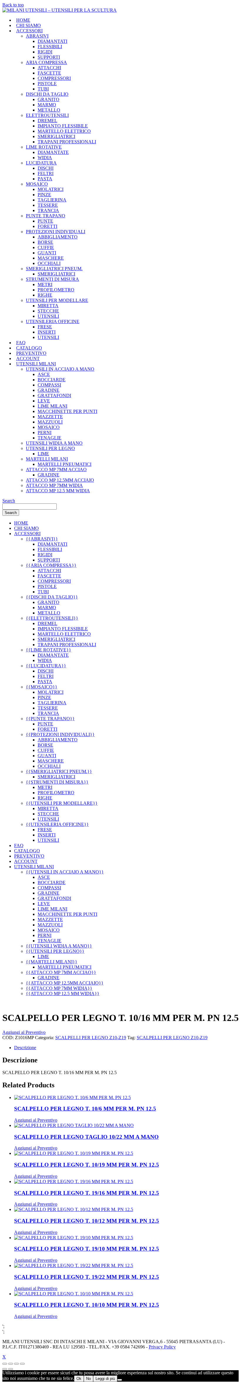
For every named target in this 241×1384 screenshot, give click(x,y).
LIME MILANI (52, 406)
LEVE (44, 400)
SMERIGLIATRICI (56, 136)
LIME (43, 453)
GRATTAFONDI (54, 395)
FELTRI (45, 173)
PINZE (44, 194)
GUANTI (47, 252)
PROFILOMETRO (56, 289)
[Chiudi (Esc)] (22, 1364)
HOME (23, 20)
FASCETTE (49, 72)
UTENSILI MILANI (36, 363)
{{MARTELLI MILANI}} (51, 961)
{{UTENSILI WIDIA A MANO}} (59, 945)
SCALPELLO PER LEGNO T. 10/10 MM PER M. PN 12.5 (86, 1305)
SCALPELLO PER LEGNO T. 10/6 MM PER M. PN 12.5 (85, 1109)
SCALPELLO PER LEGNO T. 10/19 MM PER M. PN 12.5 (86, 1165)
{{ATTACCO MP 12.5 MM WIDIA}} (62, 993)
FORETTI (47, 226)
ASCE (44, 374)
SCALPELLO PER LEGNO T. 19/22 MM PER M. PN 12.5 (86, 1277)
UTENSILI (48, 316)
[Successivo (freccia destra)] (10, 1369)
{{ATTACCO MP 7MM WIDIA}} (59, 988)
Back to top (13, 4)
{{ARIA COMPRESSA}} (51, 565)
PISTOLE (47, 83)
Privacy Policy (162, 1346)
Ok (78, 1378)
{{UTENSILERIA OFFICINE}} (57, 824)
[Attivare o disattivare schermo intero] (10, 1364)
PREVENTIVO (31, 353)
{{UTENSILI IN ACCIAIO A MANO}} (65, 871)
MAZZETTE (50, 416)
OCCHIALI (49, 263)
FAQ (21, 342)
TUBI (43, 88)
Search (8, 500)
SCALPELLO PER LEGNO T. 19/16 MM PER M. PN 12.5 (86, 1193)
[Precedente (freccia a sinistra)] (4, 1369)
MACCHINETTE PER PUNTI (67, 411)
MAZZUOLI (50, 421)
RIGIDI (45, 51)
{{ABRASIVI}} (42, 538)
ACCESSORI (29, 30)
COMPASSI (49, 384)
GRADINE (48, 390)
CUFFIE (46, 247)
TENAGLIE (49, 437)
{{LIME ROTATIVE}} (48, 649)
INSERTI (47, 332)
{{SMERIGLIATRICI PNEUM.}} (59, 771)
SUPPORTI (49, 57)
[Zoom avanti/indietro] (4, 1364)
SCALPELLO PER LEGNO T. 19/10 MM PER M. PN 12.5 (86, 1249)
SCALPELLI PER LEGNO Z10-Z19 (90, 1037)
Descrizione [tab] (25, 1047)
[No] (119, 1380)
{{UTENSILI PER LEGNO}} (55, 951)
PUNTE (45, 221)
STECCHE (48, 310)
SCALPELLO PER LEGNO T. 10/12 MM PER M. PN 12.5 (86, 1221)
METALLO (49, 110)
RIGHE (45, 295)
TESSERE (48, 205)
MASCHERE (51, 258)
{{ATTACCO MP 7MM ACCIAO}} (61, 972)
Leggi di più (105, 1378)
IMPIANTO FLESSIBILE (63, 125)
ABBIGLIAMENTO (58, 236)
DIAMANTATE (53, 152)
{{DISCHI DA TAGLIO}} (52, 596)
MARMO (47, 104)
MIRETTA (48, 305)
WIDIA (45, 157)
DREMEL (47, 120)
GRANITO (48, 99)
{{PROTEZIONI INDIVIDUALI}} (60, 734)
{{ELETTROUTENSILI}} (52, 618)
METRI (45, 284)
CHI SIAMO (28, 25)
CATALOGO (29, 347)
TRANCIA (48, 210)
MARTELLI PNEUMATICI (64, 464)
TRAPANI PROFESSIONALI (67, 141)
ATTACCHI (49, 67)
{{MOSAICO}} (41, 686)
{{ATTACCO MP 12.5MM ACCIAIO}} (64, 982)
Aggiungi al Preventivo (24, 1032)
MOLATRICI (50, 189)
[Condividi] (16, 1364)
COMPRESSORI (54, 78)
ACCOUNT (28, 358)
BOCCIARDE (52, 379)
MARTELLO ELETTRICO (64, 131)
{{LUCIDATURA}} (46, 665)
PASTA (45, 178)
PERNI (44, 432)
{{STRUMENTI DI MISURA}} (57, 782)
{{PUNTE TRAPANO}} (50, 718)
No (88, 1378)
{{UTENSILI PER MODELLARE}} (62, 803)
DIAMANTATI (52, 41)
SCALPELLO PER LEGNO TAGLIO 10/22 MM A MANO (86, 1137)
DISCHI (45, 168)
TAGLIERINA (52, 199)
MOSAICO (49, 427)
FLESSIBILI (50, 46)
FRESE (45, 326)
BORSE (45, 242)
